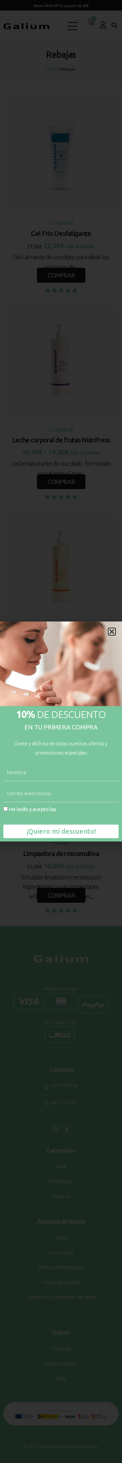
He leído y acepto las (58, 813)
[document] (61, 731)
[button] (111, 631)
